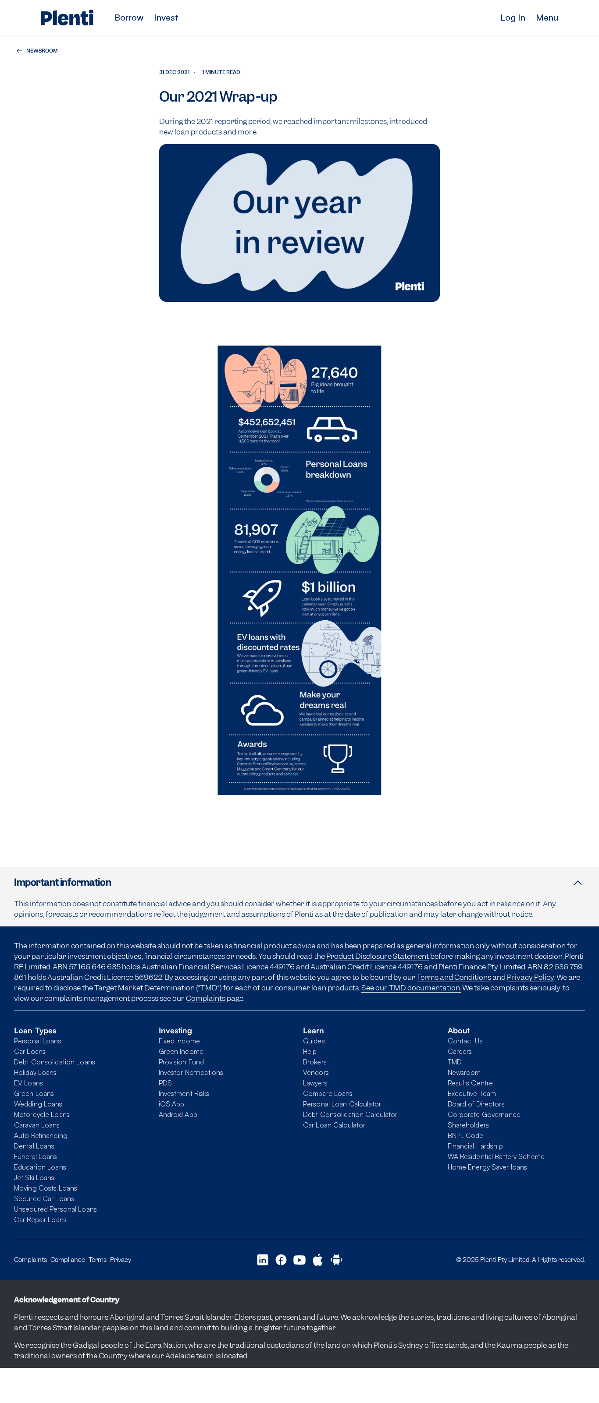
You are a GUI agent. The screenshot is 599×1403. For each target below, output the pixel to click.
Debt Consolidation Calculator (350, 1114)
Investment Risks (184, 1093)
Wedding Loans (38, 1103)
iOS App (172, 1103)
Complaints (205, 998)
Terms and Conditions (454, 977)
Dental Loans (34, 1145)
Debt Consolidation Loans (54, 1061)
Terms (98, 1259)
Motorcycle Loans (42, 1114)
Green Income (181, 1051)
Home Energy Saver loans (488, 1167)
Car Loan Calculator (334, 1124)
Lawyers (315, 1082)
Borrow (128, 17)
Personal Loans (37, 1040)
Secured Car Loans (44, 1198)
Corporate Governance (484, 1114)
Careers (460, 1051)
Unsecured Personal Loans (55, 1209)
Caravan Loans (37, 1124)
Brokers (315, 1061)
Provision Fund (181, 1061)
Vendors (316, 1072)
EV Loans (28, 1082)
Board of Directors (476, 1103)
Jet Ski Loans (34, 1177)
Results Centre (470, 1082)
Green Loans (34, 1093)
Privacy (120, 1259)
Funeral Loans (35, 1156)
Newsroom (464, 1072)
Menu (547, 17)
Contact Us (465, 1040)
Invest (166, 17)
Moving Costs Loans (45, 1188)
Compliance (67, 1259)
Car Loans (30, 1051)
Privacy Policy (530, 977)
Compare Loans (328, 1093)
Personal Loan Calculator (342, 1103)
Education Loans (40, 1167)
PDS (165, 1082)
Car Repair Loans (40, 1219)
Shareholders (468, 1124)
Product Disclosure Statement (377, 956)
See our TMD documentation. (411, 988)
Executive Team (472, 1093)
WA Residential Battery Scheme (496, 1156)
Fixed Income (179, 1040)
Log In (512, 17)
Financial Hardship (475, 1145)
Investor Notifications (191, 1072)
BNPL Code (466, 1135)
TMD (455, 1061)
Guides (314, 1040)
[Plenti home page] (67, 17)
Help (310, 1051)
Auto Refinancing (41, 1135)
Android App (178, 1114)
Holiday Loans (35, 1072)
